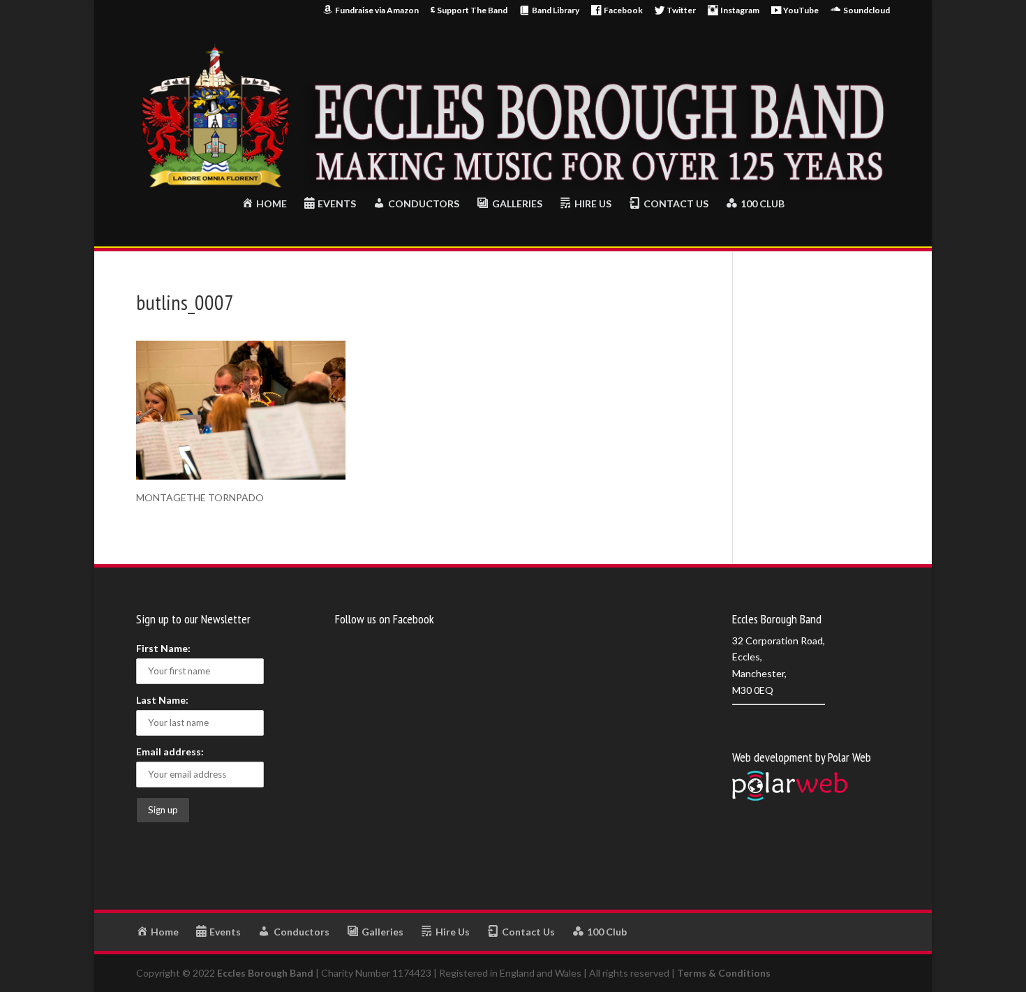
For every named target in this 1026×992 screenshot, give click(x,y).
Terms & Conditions (724, 973)
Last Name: (162, 700)
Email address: (170, 751)
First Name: (163, 648)
